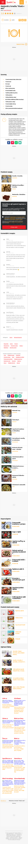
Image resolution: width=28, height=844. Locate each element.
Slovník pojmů (13, 347)
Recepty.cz (3, 800)
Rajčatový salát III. (19, 610)
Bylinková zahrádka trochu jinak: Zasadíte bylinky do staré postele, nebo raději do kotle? (19, 789)
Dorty (11, 337)
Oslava (21, 345)
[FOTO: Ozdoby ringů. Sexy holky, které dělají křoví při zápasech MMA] (8, 761)
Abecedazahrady (19, 778)
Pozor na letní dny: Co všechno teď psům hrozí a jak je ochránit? (8, 726)
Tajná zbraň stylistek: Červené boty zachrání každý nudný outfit (8, 746)
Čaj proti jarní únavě (20, 624)
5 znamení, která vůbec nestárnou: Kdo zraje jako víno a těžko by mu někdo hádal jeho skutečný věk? (8, 790)
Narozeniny (6, 345)
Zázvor (18, 363)
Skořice (19, 361)
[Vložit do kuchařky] (20, 20)
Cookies (7, 837)
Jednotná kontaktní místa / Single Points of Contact (14, 838)
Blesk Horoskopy (7, 778)
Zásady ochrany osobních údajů (17, 221)
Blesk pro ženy (18, 718)
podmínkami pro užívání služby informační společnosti (14, 217)
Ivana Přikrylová (7, 10)
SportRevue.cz (7, 758)
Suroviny (4, 74)
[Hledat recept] (21, 2)
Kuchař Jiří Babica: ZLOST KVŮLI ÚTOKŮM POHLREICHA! (8, 706)
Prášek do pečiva (18, 359)
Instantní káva (7, 357)
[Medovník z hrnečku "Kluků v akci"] (14, 41)
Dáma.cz (5, 718)
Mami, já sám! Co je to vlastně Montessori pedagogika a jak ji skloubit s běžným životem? (19, 710)
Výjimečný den (14, 345)
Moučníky (6, 343)
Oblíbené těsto (19, 617)
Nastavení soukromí (13, 837)
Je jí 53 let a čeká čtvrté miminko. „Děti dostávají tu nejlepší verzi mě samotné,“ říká (19, 769)
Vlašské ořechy (11, 363)
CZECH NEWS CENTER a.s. (17, 832)
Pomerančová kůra (8, 359)
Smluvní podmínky (8, 221)
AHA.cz (4, 698)
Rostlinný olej (7, 361)
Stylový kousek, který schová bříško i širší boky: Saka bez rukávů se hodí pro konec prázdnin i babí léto (19, 730)
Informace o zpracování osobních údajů (13, 836)
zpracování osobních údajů (16, 219)
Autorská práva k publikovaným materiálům (13, 834)
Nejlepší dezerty (18, 337)
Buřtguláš (17, 639)
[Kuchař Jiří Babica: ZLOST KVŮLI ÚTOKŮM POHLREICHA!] (8, 701)
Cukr (5, 355)
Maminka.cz (18, 758)
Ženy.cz (4, 738)
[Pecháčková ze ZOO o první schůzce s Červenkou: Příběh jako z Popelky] (20, 742)
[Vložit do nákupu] (22, 20)
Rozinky (14, 361)
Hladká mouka (11, 355)
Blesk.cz (16, 738)
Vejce (5, 363)
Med (13, 357)
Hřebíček (18, 355)
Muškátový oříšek (20, 357)
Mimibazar (17, 698)
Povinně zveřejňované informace (14, 839)
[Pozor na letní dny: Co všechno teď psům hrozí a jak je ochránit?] (8, 721)
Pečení (16, 343)
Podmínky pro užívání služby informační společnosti (14, 835)
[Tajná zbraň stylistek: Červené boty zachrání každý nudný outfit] (8, 741)
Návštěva (6, 347)
